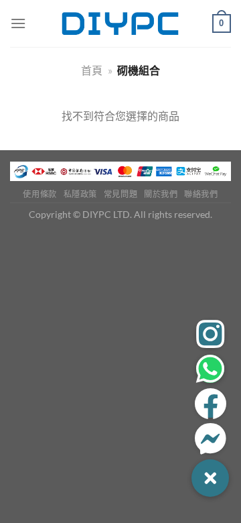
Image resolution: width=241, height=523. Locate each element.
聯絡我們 (201, 194)
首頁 (91, 70)
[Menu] (18, 23)
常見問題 (120, 194)
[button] (210, 478)
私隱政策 (80, 194)
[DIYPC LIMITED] (120, 23)
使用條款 (39, 194)
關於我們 (160, 194)
